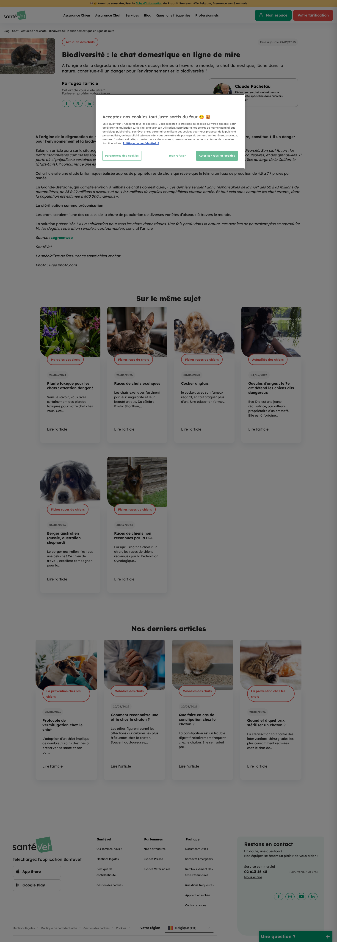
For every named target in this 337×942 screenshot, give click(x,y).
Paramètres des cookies (122, 155)
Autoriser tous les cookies (217, 155)
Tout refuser (177, 155)
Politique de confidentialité (141, 143)
